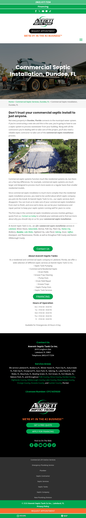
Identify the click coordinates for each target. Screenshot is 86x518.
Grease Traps (43, 284)
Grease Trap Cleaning (43, 275)
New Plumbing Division (43, 497)
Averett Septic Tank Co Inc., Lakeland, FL (46, 503)
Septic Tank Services (43, 290)
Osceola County (37, 383)
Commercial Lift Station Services (43, 460)
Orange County (23, 383)
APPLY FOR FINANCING (43, 431)
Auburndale (32, 229)
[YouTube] (43, 11)
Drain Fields (43, 272)
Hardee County (68, 377)
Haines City (65, 229)
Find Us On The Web (43, 440)
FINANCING (43, 296)
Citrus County (55, 377)
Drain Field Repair (43, 281)
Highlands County (18, 380)
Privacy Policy (43, 506)
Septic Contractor (43, 476)
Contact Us (43, 248)
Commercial (35, 269)
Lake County (51, 380)
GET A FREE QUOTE (43, 425)
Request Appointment (43, 31)
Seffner (70, 232)
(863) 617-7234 (43, 2)
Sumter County (55, 383)
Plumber (43, 470)
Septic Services (43, 481)
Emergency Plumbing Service (43, 465)
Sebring (58, 232)
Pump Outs (43, 278)
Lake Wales (28, 232)
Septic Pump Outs (43, 287)
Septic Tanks (43, 487)
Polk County (44, 377)
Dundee (20, 232)
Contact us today (29, 216)
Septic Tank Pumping (43, 266)
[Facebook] (36, 11)
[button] (81, 40)
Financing (43, 6)
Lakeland (12, 229)
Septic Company (43, 492)
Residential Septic (49, 269)
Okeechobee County (65, 380)
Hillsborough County (36, 380)
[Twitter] (39, 11)
